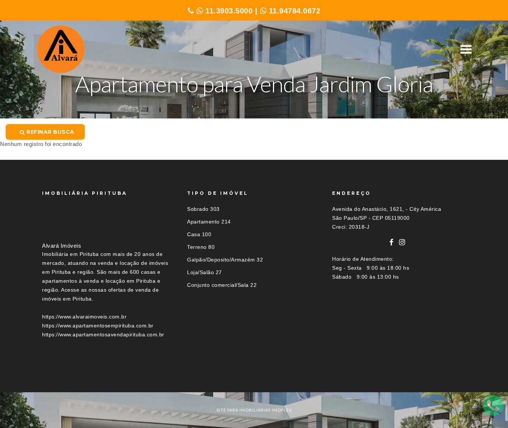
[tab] (254, 378)
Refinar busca (49, 132)
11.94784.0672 (293, 11)
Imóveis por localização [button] (72, 378)
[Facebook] (391, 242)
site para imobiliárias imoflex (254, 410)
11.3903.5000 (228, 11)
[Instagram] (402, 242)
